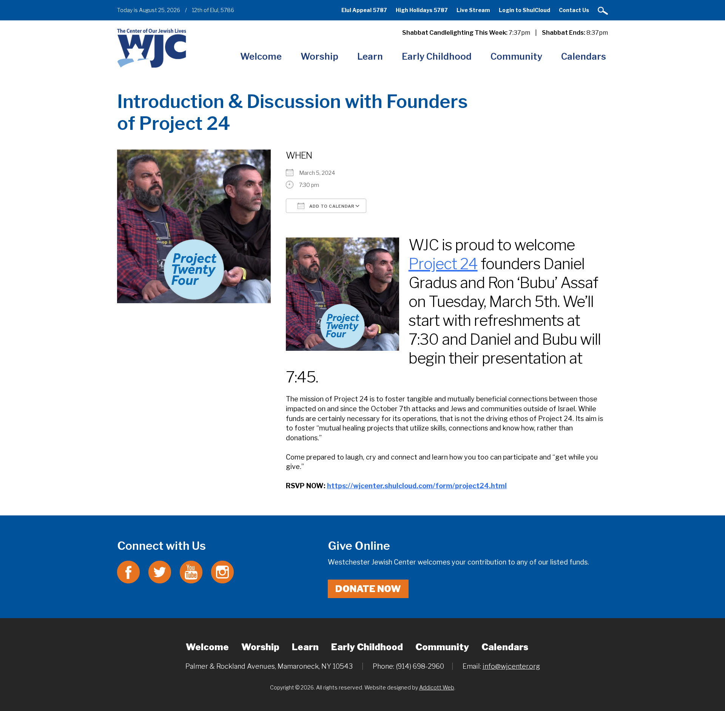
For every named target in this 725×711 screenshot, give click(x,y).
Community (516, 56)
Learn (370, 56)
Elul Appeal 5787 (364, 10)
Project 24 (443, 263)
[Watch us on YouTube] (191, 571)
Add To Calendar (331, 206)
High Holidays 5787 (422, 10)
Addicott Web (436, 687)
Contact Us (574, 10)
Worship (319, 56)
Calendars (583, 56)
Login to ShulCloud (524, 10)
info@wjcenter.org (511, 666)
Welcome (261, 56)
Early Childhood (437, 56)
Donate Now (368, 588)
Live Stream (473, 10)
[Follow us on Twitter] (159, 571)
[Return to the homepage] (151, 48)
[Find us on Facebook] (128, 571)
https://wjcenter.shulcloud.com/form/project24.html (417, 486)
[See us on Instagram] (222, 571)
